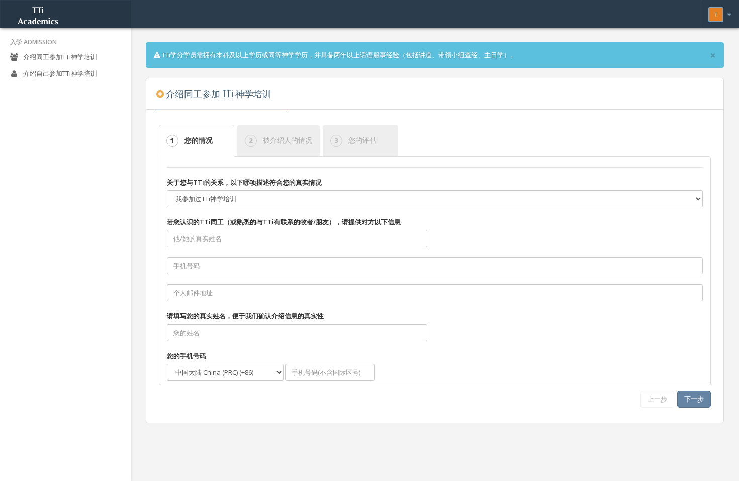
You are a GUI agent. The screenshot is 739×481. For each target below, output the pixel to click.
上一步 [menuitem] (657, 399)
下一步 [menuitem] (694, 399)
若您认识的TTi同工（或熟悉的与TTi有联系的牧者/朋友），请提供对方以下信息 (284, 221)
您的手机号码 (186, 355)
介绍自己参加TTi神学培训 (59, 73)
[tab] (198, 141)
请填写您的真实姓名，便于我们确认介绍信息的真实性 (245, 315)
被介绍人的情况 (280, 140)
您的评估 (355, 140)
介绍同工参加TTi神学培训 (59, 56)
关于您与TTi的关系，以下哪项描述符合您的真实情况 (244, 182)
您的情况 (186, 140)
